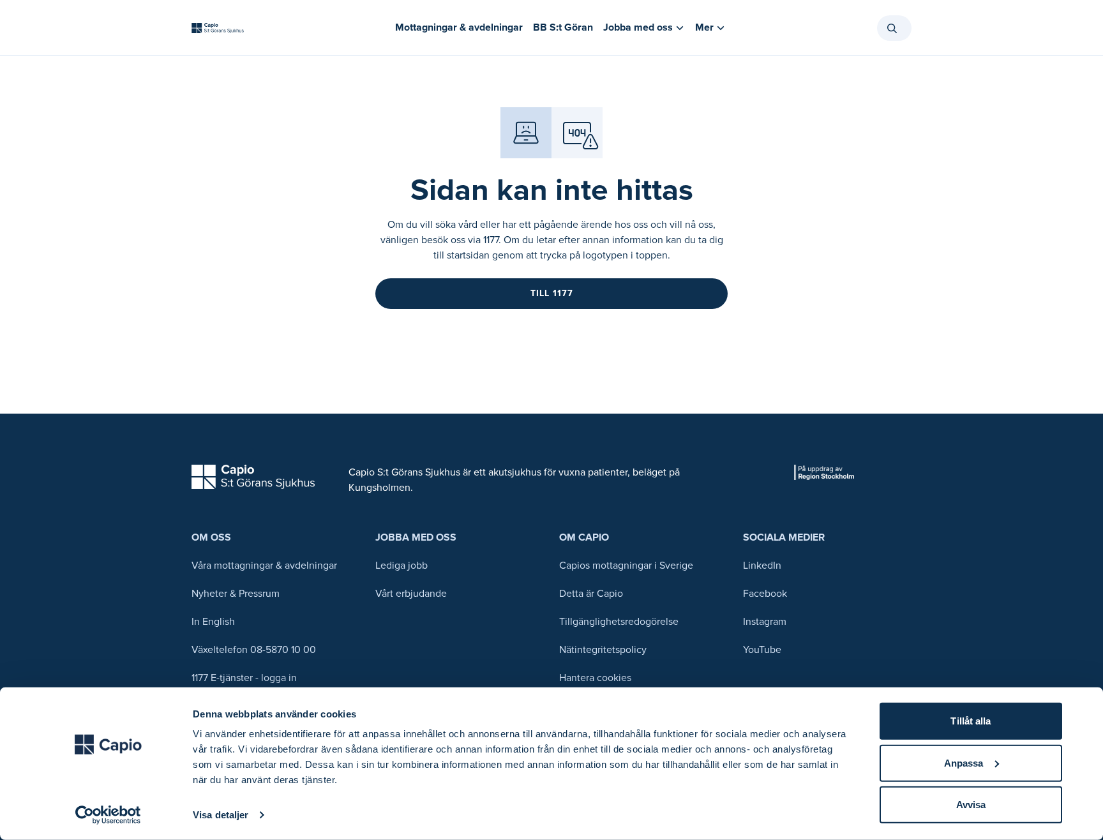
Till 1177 (551, 293)
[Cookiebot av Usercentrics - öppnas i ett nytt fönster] (108, 815)
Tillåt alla (970, 721)
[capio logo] (253, 477)
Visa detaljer (220, 814)
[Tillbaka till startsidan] (217, 28)
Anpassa (964, 762)
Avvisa (971, 804)
